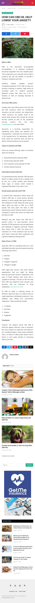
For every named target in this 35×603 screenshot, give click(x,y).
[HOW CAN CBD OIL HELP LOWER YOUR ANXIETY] (17, 48)
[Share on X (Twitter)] (15, 33)
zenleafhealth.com (8, 124)
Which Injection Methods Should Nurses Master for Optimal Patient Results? (21, 537)
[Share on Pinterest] (24, 33)
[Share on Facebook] (6, 33)
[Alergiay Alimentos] (17, 3)
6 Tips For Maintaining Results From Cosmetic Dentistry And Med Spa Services (22, 548)
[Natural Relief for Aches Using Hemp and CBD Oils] (17, 406)
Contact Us (13, 591)
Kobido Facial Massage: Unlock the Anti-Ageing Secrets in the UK (23, 568)
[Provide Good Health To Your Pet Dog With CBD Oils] (17, 434)
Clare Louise (10, 24)
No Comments (23, 27)
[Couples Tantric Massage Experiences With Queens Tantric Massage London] (17, 379)
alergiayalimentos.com (8, 597)
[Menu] (3, 3)
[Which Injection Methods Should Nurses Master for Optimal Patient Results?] (7, 538)
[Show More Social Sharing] (31, 33)
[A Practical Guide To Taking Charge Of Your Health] (7, 559)
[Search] (32, 3)
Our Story (22, 591)
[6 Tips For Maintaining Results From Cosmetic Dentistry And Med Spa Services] (7, 549)
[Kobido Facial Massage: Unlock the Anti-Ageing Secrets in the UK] (7, 569)
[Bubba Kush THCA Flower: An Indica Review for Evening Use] (7, 528)
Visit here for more (16, 287)
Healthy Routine (7, 13)
